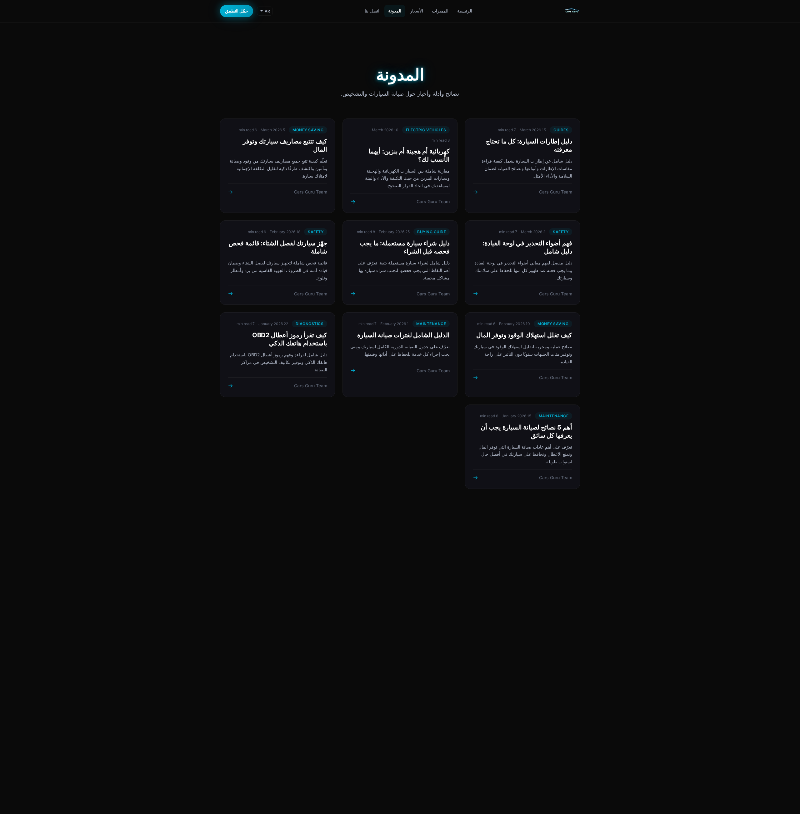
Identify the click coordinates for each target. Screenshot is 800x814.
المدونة (394, 10)
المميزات (440, 10)
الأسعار (416, 10)
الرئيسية (464, 10)
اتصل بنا (372, 10)
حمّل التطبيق (236, 10)
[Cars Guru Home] (572, 11)
